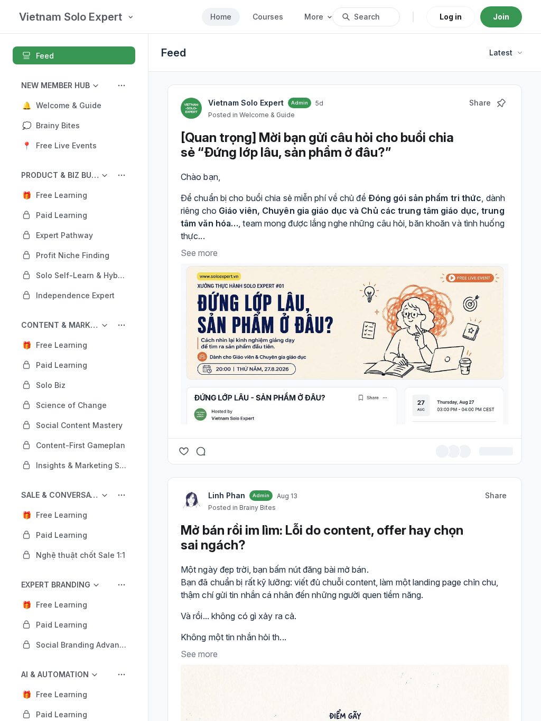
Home (220, 16)
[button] (74, 105)
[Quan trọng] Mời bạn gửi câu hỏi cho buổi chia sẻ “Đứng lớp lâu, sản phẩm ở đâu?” (317, 145)
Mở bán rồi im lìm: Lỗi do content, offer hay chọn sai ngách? (322, 538)
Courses (268, 16)
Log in (451, 16)
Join (501, 16)
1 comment (493, 451)
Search (367, 16)
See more (199, 253)
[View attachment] (345, 343)
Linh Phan (226, 495)
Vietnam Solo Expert (246, 102)
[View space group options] (121, 85)
